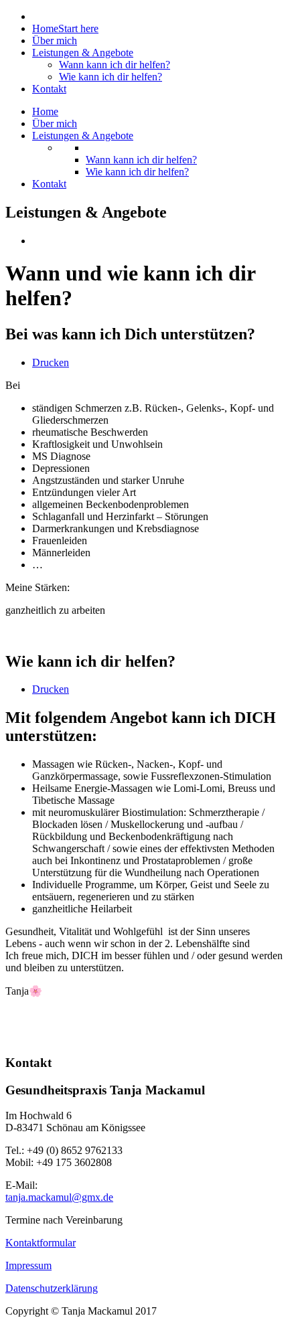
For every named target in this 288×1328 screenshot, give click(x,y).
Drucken (50, 362)
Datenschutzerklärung (51, 1288)
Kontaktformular (40, 1242)
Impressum (28, 1265)
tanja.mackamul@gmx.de (59, 1197)
